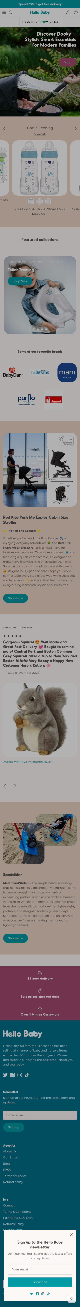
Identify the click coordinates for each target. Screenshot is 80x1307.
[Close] (71, 1234)
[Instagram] (42, 1293)
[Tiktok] (48, 1293)
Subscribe (40, 1282)
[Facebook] (37, 1293)
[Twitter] (31, 1293)
